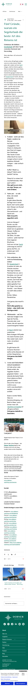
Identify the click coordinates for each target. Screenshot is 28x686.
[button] (5, 656)
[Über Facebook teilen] (4, 554)
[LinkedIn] (16, 624)
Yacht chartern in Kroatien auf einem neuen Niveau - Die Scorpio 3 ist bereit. (13, 583)
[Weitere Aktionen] (23, 20)
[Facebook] (12, 624)
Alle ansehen (21, 565)
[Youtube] (19, 624)
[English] (23, 4)
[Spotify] (23, 624)
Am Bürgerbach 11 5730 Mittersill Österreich (6, 665)
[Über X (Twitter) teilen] (8, 554)
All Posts (4, 11)
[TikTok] (5, 624)
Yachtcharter (12, 11)
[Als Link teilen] (15, 554)
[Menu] (26, 4)
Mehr (19, 11)
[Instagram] (8, 624)
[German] (21, 4)
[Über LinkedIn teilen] (11, 554)
